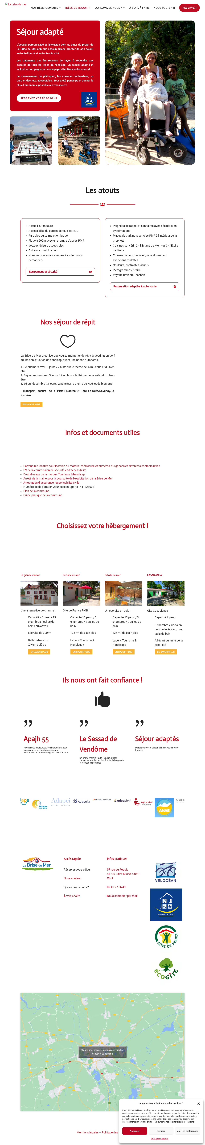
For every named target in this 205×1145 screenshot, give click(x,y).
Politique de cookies (159, 1139)
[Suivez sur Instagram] (92, 1121)
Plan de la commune (36, 491)
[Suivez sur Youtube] (105, 1121)
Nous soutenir (73, 878)
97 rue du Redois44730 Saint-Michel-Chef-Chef (123, 874)
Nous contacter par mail (122, 895)
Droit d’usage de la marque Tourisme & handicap (54, 474)
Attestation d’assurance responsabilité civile (51, 482)
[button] (198, 1103)
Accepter (134, 1131)
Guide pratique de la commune (42, 495)
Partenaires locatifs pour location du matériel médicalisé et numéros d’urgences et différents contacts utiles (91, 466)
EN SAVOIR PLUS (39, 651)
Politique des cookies (115, 1132)
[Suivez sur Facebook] (99, 1121)
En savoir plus (31, 404)
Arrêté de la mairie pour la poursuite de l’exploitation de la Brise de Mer (68, 478)
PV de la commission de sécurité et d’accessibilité (54, 470)
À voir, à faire (72, 896)
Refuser (161, 1131)
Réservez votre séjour (38, 98)
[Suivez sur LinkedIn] (112, 1121)
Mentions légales (87, 1132)
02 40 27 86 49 (116, 887)
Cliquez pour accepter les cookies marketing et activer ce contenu (102, 1052)
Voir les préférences (187, 1131)
